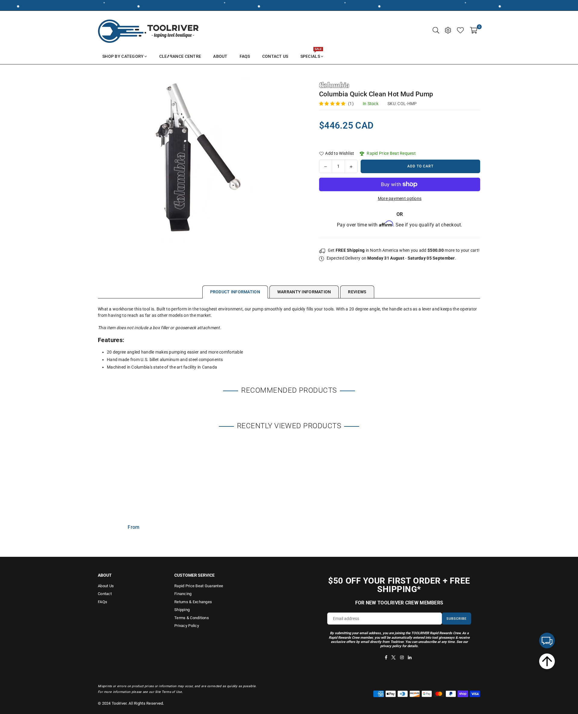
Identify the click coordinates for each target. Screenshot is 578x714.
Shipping (182, 609)
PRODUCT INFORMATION (235, 291)
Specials (311, 54)
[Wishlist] (460, 29)
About (220, 56)
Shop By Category (123, 56)
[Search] (436, 29)
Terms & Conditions (191, 618)
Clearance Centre (180, 56)
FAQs (102, 602)
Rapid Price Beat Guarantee (198, 586)
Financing (183, 593)
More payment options (400, 198)
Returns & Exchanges (193, 602)
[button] (473, 29)
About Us (106, 586)
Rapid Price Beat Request (391, 153)
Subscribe (456, 619)
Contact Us (275, 56)
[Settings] (448, 29)
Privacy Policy (186, 625)
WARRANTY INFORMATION (304, 291)
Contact (105, 593)
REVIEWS (357, 291)
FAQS (245, 56)
